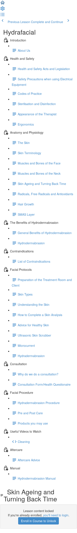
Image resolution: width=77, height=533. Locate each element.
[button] (2, 4)
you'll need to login (55, 515)
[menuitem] (2, 10)
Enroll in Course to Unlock (38, 521)
